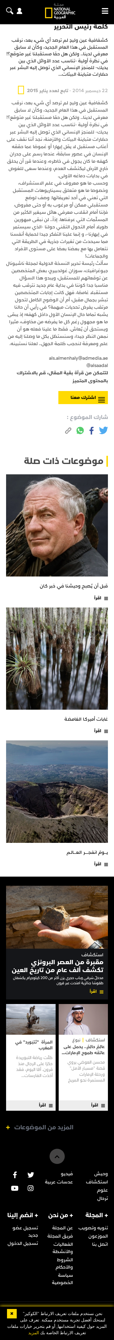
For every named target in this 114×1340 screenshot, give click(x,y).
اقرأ (97, 598)
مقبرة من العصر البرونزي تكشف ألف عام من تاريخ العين (57, 966)
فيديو (67, 1173)
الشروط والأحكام (64, 1263)
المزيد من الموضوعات (44, 1127)
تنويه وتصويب (93, 1227)
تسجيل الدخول (23, 1243)
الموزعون (98, 1236)
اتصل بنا (100, 1244)
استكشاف (92, 955)
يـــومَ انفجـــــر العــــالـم (87, 852)
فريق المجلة (60, 1236)
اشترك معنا (83, 397)
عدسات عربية (59, 1182)
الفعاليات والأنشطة (63, 1248)
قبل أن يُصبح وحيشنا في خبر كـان (74, 586)
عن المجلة (62, 1227)
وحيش (101, 1173)
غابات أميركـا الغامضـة (86, 719)
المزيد (33, 1333)
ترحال (102, 1198)
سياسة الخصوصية (62, 1279)
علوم (102, 1190)
